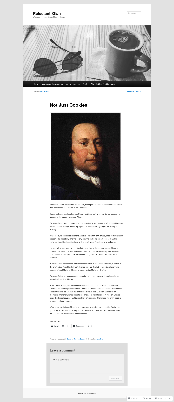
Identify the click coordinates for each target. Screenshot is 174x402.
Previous (129, 91)
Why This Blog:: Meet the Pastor (103, 84)
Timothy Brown (79, 339)
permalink (99, 339)
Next (138, 91)
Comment (115, 378)
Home (36, 84)
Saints (69, 339)
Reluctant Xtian (47, 13)
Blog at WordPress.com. (87, 393)
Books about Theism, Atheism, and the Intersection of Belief (64, 84)
